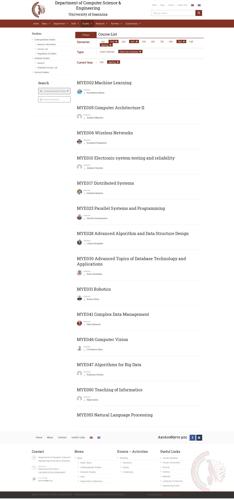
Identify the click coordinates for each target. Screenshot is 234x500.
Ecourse (166, 467)
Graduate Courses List (47, 67)
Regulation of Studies (47, 53)
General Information (47, 44)
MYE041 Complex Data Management (113, 314)
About (162, 5)
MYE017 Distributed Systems (105, 183)
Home (154, 5)
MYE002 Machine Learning (104, 82)
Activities (115, 23)
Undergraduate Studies (44, 39)
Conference (128, 471)
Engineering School (171, 485)
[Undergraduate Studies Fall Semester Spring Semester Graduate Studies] (54, 91)
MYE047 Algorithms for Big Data (109, 364)
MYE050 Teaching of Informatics (109, 389)
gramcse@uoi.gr (45, 480)
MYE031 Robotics (94, 289)
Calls (82, 476)
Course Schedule (170, 457)
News (44, 23)
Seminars (127, 462)
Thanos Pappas (172, 494)
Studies (85, 23)
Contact (171, 5)
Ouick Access (131, 23)
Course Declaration (171, 462)
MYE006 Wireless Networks (105, 132)
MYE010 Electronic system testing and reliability (126, 158)
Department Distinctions (91, 481)
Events (126, 467)
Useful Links (182, 5)
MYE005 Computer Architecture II (110, 107)
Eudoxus (166, 471)
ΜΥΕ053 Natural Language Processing (115, 415)
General (41, 62)
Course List (43, 48)
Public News (86, 462)
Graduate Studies (42, 58)
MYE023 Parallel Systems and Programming (121, 208)
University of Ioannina (172, 480)
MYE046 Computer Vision (102, 339)
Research (100, 23)
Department (59, 23)
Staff (73, 23)
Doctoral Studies (41, 72)
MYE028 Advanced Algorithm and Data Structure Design (133, 233)
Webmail (166, 476)
